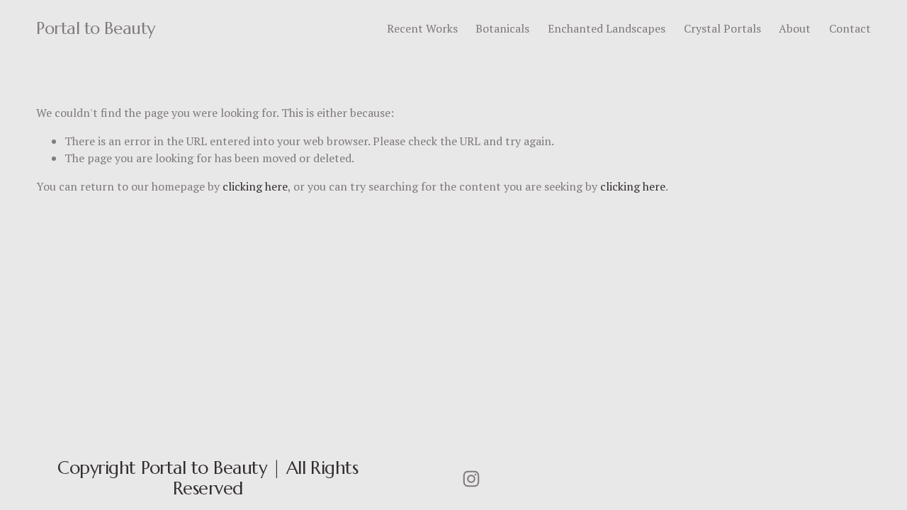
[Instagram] (471, 478)
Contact (850, 28)
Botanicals (502, 28)
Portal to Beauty (95, 28)
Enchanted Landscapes (606, 28)
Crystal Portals (722, 28)
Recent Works (422, 28)
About (795, 28)
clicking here (255, 186)
